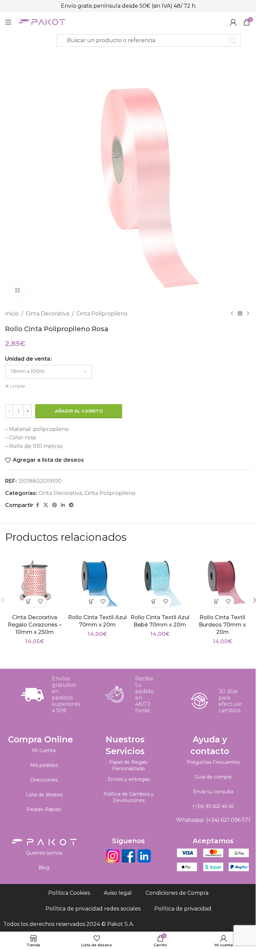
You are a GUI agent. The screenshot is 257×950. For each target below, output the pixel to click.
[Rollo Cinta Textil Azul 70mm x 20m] (97, 581)
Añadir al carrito (79, 411)
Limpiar (17, 385)
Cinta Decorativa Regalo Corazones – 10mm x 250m (35, 625)
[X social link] (45, 505)
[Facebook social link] (37, 505)
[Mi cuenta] (233, 22)
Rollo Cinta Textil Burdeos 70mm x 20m (222, 625)
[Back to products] (240, 314)
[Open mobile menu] (8, 22)
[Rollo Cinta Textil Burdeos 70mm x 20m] (222, 581)
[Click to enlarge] (17, 290)
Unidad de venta (27, 359)
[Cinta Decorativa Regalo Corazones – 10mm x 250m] (34, 581)
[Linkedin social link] (63, 505)
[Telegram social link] (71, 505)
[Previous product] (232, 314)
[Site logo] (41, 21)
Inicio (12, 313)
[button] (29, 601)
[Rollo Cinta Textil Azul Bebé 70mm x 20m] (159, 581)
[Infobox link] (45, 694)
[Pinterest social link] (54, 505)
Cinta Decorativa (47, 313)
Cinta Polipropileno (101, 313)
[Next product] (248, 314)
